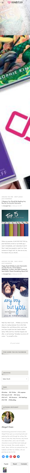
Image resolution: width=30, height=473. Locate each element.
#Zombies (4, 392)
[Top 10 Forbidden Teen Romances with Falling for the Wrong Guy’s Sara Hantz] (5, 470)
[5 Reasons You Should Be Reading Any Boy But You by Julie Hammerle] (15, 223)
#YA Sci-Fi (4, 397)
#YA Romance (13, 397)
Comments (24, 464)
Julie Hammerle (7, 199)
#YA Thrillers (12, 392)
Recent (15, 464)
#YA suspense (21, 392)
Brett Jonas (18, 197)
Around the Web (7, 197)
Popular (6, 464)
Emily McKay (18, 261)
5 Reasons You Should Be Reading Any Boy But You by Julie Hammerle (14, 202)
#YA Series (17, 395)
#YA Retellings (23, 397)
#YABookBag (12, 400)
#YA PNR (4, 400)
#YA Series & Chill (7, 395)
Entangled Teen (7, 206)
